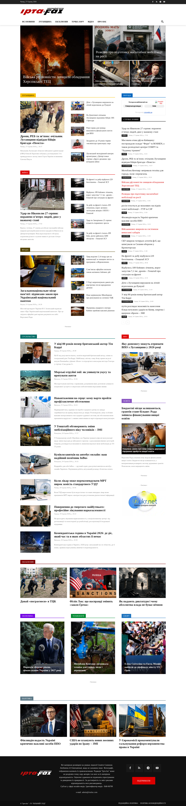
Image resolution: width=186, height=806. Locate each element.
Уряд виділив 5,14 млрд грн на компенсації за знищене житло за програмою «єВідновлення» (100, 259)
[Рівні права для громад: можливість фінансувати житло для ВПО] (77, 131)
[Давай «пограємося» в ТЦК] (43, 583)
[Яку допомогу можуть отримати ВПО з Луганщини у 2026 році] (144, 367)
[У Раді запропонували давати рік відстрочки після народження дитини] (77, 285)
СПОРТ (163, 112)
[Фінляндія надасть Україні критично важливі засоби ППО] (43, 720)
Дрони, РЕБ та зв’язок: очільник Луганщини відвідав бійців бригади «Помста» (41, 140)
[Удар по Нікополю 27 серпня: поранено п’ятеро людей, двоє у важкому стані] (42, 194)
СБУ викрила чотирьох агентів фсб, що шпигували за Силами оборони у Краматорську (141, 244)
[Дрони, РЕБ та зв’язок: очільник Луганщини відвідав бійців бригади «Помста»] (42, 117)
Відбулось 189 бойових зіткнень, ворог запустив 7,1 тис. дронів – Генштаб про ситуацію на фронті (99, 195)
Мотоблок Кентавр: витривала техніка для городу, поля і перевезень (91, 667)
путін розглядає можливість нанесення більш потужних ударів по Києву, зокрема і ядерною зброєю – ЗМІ (143, 309)
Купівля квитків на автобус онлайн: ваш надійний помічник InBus (80, 456)
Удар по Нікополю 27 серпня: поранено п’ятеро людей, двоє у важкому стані (40, 217)
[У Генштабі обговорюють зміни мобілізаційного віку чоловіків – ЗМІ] (35, 435)
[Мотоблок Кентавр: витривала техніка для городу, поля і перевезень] (93, 648)
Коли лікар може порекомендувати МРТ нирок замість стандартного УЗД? (80, 482)
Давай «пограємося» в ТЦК (38, 601)
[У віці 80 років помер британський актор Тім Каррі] (35, 352)
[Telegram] (160, 2)
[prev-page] (123, 322)
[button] (162, 22)
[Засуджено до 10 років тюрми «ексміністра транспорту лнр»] (77, 144)
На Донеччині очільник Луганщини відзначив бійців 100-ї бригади (100, 118)
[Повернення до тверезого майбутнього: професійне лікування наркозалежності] (35, 516)
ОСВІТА (131, 112)
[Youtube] (164, 2)
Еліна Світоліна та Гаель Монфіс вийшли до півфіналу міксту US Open (143, 667)
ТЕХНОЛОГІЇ (146, 115)
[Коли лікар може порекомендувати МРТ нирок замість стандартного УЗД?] (35, 489)
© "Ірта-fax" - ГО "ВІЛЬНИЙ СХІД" (33, 803)
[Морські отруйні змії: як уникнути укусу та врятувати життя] (35, 381)
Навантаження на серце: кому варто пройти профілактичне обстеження (82, 399)
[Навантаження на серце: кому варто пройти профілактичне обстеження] (35, 407)
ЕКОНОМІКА (145, 108)
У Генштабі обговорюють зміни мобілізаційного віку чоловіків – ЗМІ (78, 428)
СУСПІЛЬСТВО (159, 113)
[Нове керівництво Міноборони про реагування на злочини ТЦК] (77, 298)
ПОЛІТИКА (151, 112)
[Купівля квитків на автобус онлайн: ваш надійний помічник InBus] (35, 463)
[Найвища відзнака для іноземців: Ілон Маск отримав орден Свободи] (148, 74)
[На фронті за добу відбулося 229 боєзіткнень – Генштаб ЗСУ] (77, 182)
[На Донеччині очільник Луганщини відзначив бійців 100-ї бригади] (77, 118)
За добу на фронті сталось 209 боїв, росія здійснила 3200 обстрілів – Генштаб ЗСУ (98, 236)
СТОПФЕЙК (144, 113)
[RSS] (156, 2)
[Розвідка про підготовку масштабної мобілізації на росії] (129, 42)
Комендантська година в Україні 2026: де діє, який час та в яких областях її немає (83, 534)
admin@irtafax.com (89, 792)
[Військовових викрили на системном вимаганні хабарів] (111, 74)
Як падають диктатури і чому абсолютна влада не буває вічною (141, 603)
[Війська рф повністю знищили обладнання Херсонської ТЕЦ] (56, 56)
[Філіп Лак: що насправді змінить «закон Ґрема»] (93, 583)
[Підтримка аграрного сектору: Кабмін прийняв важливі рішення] (77, 311)
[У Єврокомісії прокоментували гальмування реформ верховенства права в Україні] (142, 720)
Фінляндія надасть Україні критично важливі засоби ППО (40, 742)
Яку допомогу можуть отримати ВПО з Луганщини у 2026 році (142, 345)
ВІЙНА (25, 173)
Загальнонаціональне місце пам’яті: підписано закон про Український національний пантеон (39, 296)
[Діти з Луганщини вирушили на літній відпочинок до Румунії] (77, 105)
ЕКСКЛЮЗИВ (160, 108)
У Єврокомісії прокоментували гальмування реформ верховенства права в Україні (141, 744)
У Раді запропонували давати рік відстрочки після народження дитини (100, 285)
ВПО (134, 108)
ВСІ (131, 106)
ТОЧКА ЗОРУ (160, 115)
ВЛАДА (25, 250)
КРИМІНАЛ (145, 110)
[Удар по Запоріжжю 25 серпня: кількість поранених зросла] (77, 223)
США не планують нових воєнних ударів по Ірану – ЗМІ (92, 742)
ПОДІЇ (140, 112)
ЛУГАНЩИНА (28, 95)
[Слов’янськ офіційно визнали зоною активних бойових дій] (77, 272)
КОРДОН (133, 110)
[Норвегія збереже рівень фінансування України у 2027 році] (42, 648)
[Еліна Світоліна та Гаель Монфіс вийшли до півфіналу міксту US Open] (144, 648)
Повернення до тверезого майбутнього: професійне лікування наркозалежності (79, 508)
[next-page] (127, 322)
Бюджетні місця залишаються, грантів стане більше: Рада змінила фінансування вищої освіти (141, 413)
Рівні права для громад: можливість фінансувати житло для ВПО (99, 130)
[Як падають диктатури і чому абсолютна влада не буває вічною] (142, 583)
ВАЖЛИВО (141, 106)
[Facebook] (152, 2)
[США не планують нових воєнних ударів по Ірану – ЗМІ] (93, 720)
